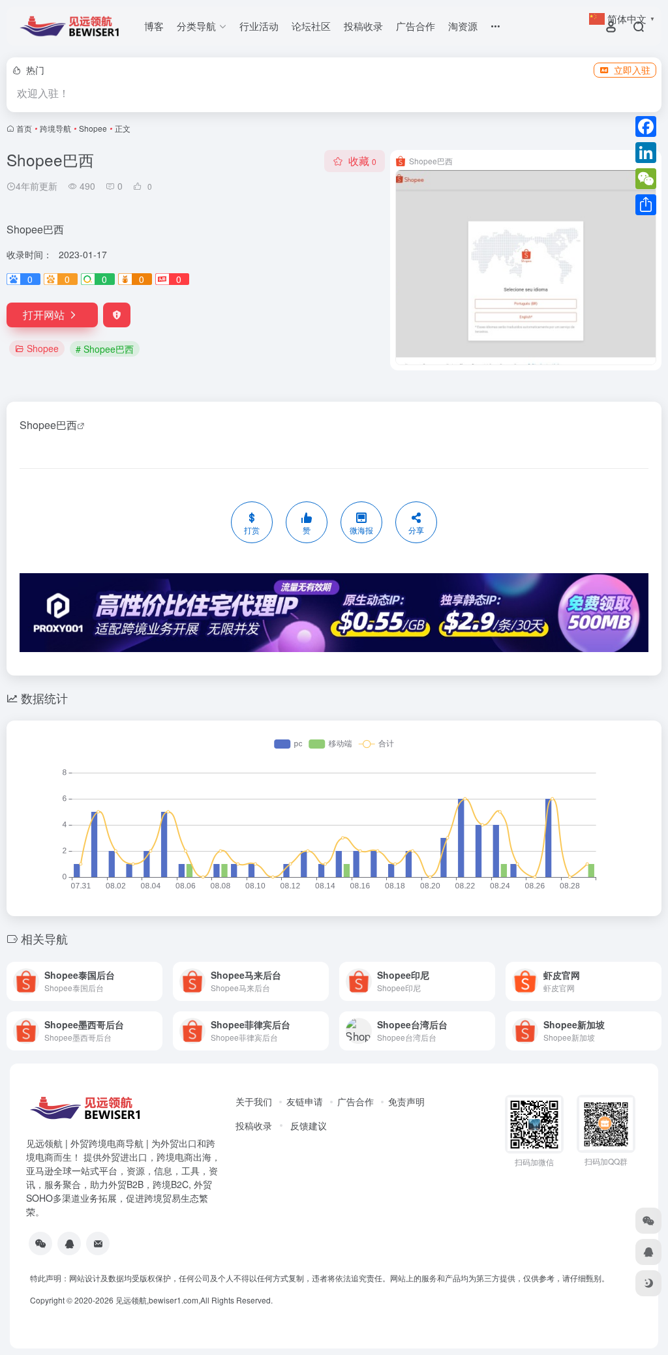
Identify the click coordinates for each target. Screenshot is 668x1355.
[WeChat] (646, 179)
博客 (154, 26)
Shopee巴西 (48, 424)
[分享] (646, 205)
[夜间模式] (648, 1283)
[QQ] (69, 1243)
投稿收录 (363, 26)
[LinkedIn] (646, 153)
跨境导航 (55, 128)
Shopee (93, 128)
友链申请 (304, 1101)
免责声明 (406, 1101)
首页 (24, 128)
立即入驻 (632, 69)
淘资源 (463, 26)
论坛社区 (311, 26)
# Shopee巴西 (105, 348)
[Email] (98, 1243)
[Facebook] (646, 126)
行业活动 (259, 26)
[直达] (151, 972)
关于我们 (253, 1101)
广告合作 (415, 26)
